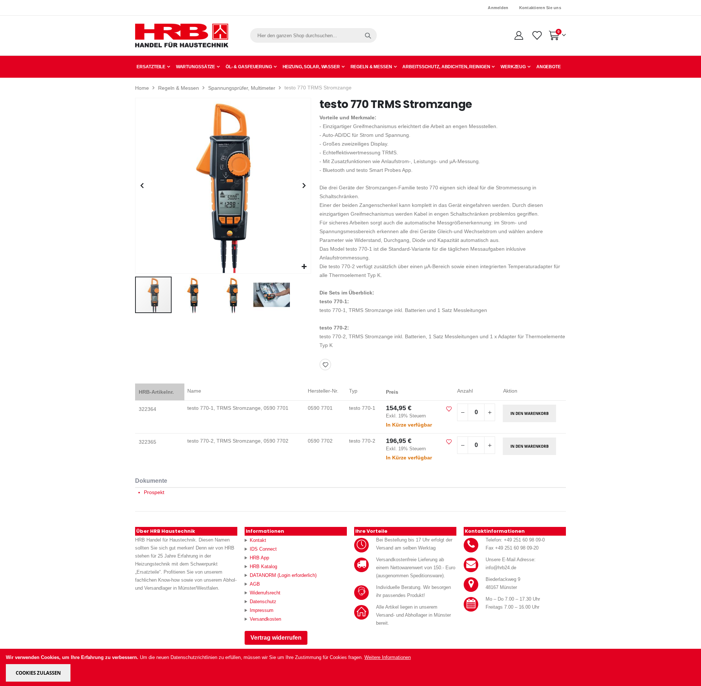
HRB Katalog (263, 566)
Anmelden (498, 7)
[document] (351, 667)
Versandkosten (265, 619)
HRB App (259, 557)
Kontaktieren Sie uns (540, 7)
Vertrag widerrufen (276, 638)
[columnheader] (159, 392)
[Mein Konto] (518, 35)
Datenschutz (263, 601)
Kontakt (258, 540)
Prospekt (154, 492)
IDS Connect (263, 549)
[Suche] (368, 35)
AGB (255, 584)
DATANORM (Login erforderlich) (283, 575)
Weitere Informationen (387, 657)
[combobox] (313, 35)
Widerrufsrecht (265, 593)
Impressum (261, 610)
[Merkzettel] (536, 35)
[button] (304, 267)
